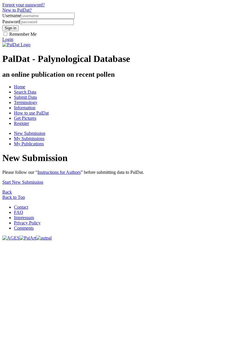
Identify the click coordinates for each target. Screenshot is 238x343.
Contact (21, 207)
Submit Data (25, 97)
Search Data (25, 92)
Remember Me (22, 34)
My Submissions (29, 138)
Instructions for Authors (59, 172)
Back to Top (13, 197)
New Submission (29, 133)
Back (7, 192)
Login (7, 39)
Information (24, 107)
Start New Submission (22, 182)
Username (11, 15)
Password (11, 21)
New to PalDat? (17, 10)
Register (21, 123)
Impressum (24, 217)
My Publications (29, 143)
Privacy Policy (27, 222)
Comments (24, 228)
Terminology (25, 102)
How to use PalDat (31, 112)
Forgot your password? (23, 4)
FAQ (18, 212)
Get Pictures (25, 118)
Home (19, 86)
